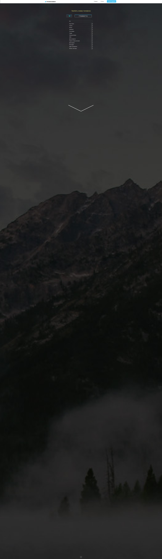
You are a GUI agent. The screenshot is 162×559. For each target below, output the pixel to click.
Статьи (102, 1)
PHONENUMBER (51, 1)
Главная (95, 1)
